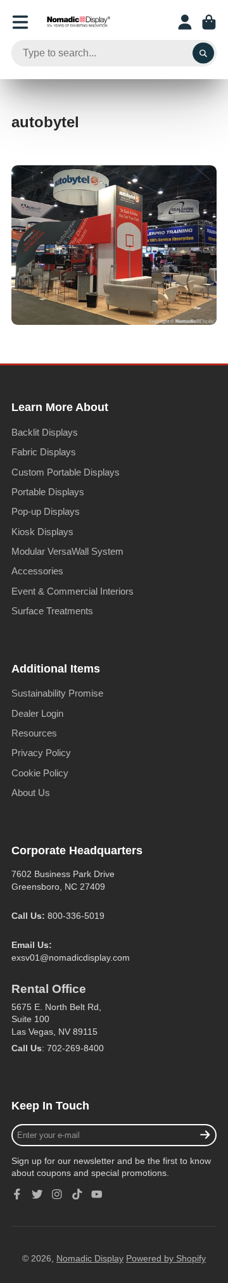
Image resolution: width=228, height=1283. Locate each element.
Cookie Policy (39, 773)
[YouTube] (97, 1194)
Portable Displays (47, 491)
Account (185, 22)
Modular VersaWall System (67, 551)
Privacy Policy (41, 752)
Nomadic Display (90, 1258)
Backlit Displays (44, 432)
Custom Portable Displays (65, 472)
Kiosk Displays (42, 531)
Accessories (37, 571)
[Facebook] (17, 1194)
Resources (34, 733)
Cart (209, 22)
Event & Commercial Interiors (72, 591)
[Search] (203, 53)
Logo (78, 22)
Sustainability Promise (57, 693)
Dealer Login (37, 713)
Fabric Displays (43, 451)
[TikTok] (77, 1194)
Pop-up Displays (45, 511)
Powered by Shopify (166, 1258)
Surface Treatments (52, 610)
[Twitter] (37, 1194)
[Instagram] (57, 1194)
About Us (30, 792)
